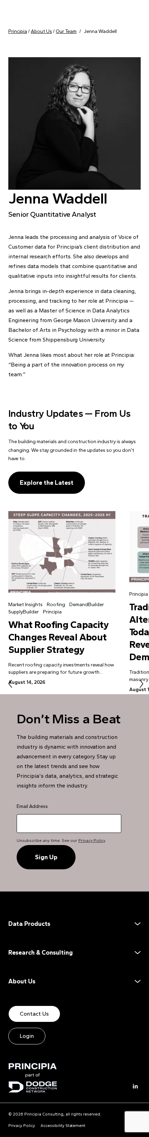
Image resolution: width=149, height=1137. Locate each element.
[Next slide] (141, 684)
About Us (21, 981)
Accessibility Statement (63, 1125)
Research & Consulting (40, 952)
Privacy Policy (91, 840)
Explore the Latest (46, 482)
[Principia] (32, 1078)
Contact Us (34, 1013)
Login (27, 1036)
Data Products (29, 924)
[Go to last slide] (10, 684)
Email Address (32, 806)
